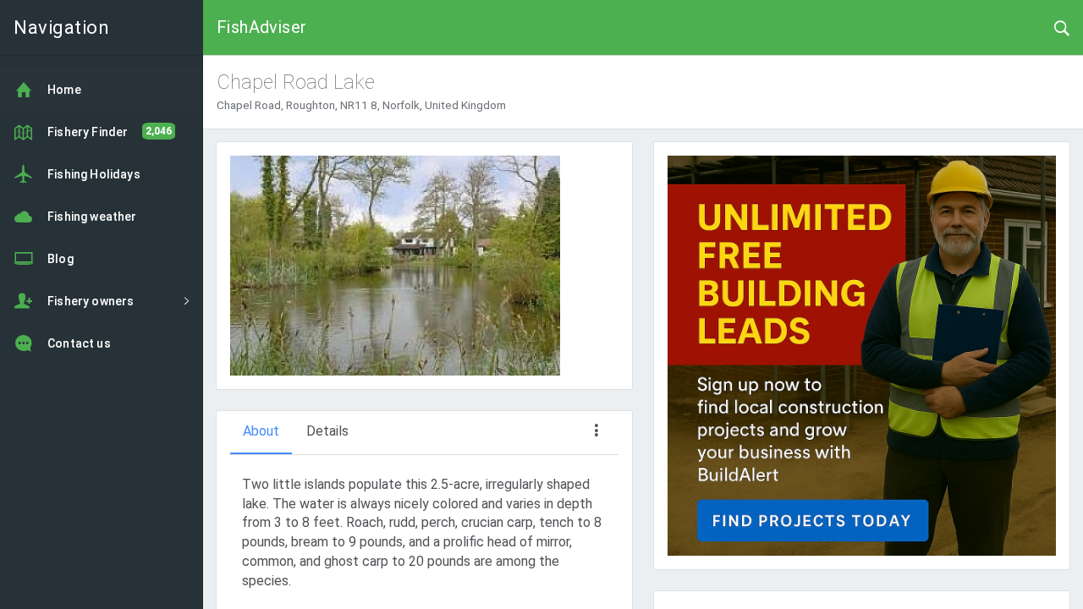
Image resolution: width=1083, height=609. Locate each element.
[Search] (1062, 27)
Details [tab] (327, 431)
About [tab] (261, 431)
